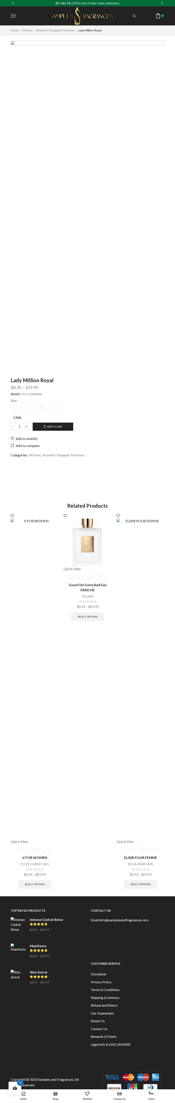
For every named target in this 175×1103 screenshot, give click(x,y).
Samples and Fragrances (55, 1079)
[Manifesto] (18, 954)
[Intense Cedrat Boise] (18, 928)
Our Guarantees (102, 1013)
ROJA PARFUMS (140, 864)
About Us (98, 1021)
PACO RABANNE (31, 394)
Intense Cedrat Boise (46, 919)
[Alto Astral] (18, 980)
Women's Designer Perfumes (55, 30)
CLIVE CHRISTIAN (34, 864)
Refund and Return (104, 1005)
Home (15, 30)
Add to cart (55, 426)
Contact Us (99, 1029)
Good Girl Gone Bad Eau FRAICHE (87, 587)
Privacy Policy (101, 982)
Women (27, 30)
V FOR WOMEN (34, 857)
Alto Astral (38, 972)
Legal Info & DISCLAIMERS (111, 1044)
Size (14, 400)
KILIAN (87, 596)
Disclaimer (98, 974)
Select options (35, 884)
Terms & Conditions (105, 990)
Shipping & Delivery (105, 997)
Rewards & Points (104, 1036)
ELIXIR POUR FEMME (140, 857)
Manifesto (38, 946)
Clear (18, 417)
